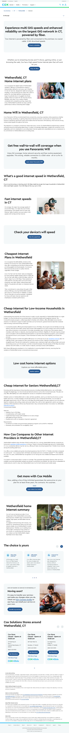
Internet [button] (11, 4)
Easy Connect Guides (24, 599)
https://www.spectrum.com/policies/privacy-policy (23, 726)
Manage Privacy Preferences (47, 722)
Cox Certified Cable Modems (36, 706)
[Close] (54, 715)
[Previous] (57, 546)
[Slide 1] (32, 577)
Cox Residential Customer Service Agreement (33, 694)
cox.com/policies (25, 699)
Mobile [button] (17, 4)
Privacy (59, 725)
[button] (60, 4)
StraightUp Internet (54, 338)
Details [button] (34, 485)
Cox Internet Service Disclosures (43, 712)
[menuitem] (12, 5)
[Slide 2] (34, 577)
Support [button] (32, 4)
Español (16, 1)
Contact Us (64, 1)
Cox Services (7, 10)
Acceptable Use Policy (10, 696)
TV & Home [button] (25, 4)
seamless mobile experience (18, 444)
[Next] (61, 546)
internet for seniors (9, 405)
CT (14, 10)
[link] (34, 45)
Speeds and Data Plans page (49, 707)
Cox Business (10, 1)
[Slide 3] (36, 577)
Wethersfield (21, 10)
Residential (4, 1)
